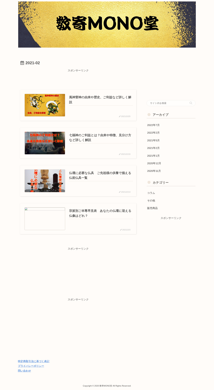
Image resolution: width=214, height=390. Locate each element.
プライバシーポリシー (31, 365)
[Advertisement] (78, 79)
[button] (190, 103)
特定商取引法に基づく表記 (33, 361)
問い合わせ (24, 370)
